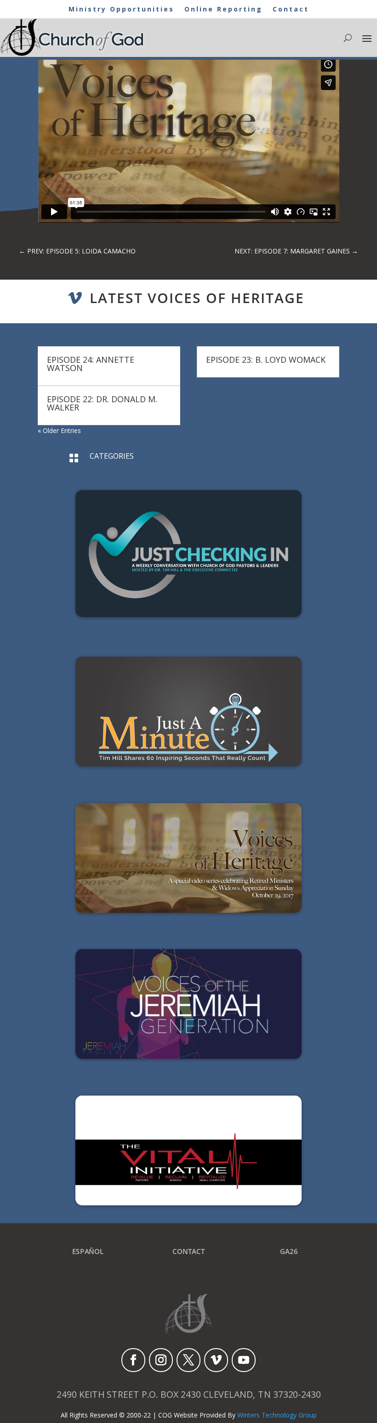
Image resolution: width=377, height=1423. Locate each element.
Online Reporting (223, 9)
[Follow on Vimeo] (216, 1360)
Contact (291, 9)
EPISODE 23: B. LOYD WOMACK (266, 359)
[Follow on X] (188, 1360)
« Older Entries (59, 430)
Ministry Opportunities (121, 9)
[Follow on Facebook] (133, 1360)
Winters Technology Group (277, 1415)
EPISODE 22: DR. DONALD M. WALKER (102, 403)
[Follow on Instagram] (161, 1360)
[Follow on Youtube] (244, 1360)
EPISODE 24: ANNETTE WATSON (90, 363)
